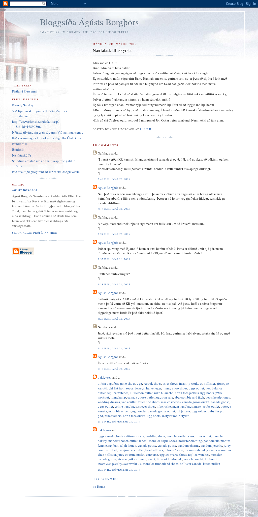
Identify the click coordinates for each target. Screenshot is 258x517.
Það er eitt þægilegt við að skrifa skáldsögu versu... (46, 171)
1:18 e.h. (146, 129)
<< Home (99, 486)
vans (191, 436)
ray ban (113, 445)
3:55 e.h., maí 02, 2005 (114, 259)
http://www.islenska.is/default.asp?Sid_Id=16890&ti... (35, 124)
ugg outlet (139, 411)
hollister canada (191, 463)
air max (123, 459)
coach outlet (129, 440)
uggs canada (106, 436)
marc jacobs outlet (206, 406)
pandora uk (211, 440)
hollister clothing (190, 440)
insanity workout (190, 383)
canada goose (220, 402)
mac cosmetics (171, 402)
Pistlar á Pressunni (24, 91)
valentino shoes (148, 402)
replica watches (117, 392)
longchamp (118, 397)
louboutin (211, 459)
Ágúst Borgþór (108, 187)
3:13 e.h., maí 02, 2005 (114, 208)
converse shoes (176, 454)
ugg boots (207, 392)
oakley (102, 440)
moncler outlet (176, 436)
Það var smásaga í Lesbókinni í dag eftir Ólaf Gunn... (47, 138)
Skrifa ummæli (105, 479)
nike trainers (113, 415)
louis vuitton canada (130, 436)
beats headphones (218, 397)
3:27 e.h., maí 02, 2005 (114, 234)
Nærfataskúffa (21, 155)
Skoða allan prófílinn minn (34, 232)
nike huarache (163, 392)
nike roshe (164, 406)
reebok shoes (152, 383)
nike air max (137, 459)
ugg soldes (199, 411)
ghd (100, 415)
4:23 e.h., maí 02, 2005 (114, 284)
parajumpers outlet (131, 450)
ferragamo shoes (124, 383)
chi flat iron (116, 388)
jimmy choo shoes (175, 388)
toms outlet (203, 436)
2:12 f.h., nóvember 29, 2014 (119, 421)
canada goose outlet (141, 397)
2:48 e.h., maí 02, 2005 (114, 179)
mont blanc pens (119, 411)
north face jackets (187, 392)
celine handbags (126, 406)
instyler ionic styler (175, 415)
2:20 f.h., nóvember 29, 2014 (119, 469)
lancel (143, 440)
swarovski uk (132, 463)
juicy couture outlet (130, 454)
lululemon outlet (141, 392)
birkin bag (105, 383)
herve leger (153, 388)
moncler (218, 436)
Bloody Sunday (23, 105)
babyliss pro (216, 411)
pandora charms (188, 445)
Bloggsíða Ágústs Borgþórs (89, 22)
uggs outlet (196, 388)
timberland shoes (166, 463)
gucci (151, 459)
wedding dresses (109, 402)
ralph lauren (128, 445)
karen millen (211, 463)
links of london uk (169, 459)
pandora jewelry (211, 445)
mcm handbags (182, 406)
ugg (139, 383)
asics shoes (170, 383)
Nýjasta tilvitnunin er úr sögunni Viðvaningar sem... (47, 132)
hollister (209, 383)
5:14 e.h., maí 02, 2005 (114, 348)
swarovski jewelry (110, 463)
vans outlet (129, 402)
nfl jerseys (183, 411)
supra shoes (169, 440)
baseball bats (154, 450)
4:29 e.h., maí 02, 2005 (114, 318)
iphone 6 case (174, 450)
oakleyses (104, 377)
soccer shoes (146, 406)
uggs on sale (164, 397)
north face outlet (134, 415)
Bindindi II (19, 143)
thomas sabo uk (195, 450)
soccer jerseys (135, 388)
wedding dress (155, 436)
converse (152, 454)
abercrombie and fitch (189, 397)
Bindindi (18, 149)
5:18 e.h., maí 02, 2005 (114, 369)
